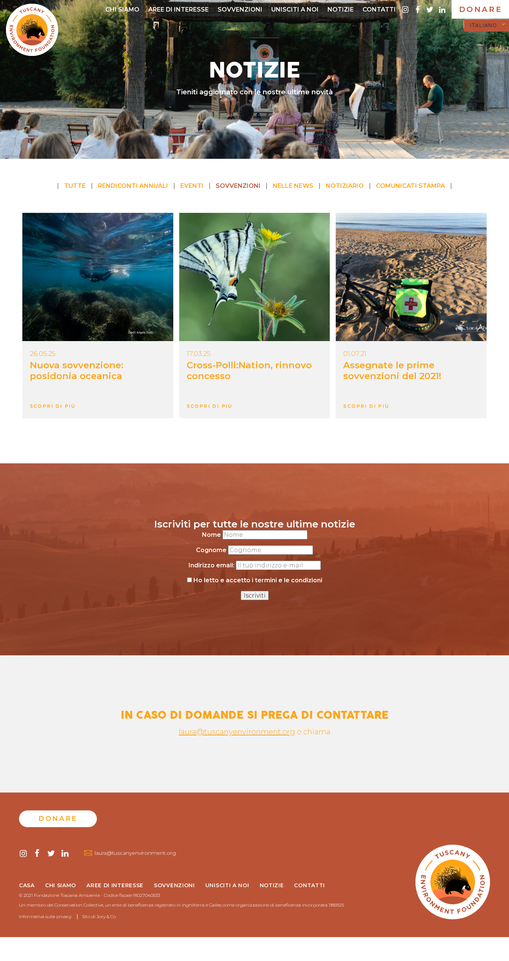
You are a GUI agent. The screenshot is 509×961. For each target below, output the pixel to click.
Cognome (211, 550)
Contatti (379, 9)
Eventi (191, 185)
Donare (481, 9)
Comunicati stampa (410, 185)
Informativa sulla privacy (45, 916)
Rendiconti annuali (133, 185)
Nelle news (293, 185)
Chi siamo (122, 9)
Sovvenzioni (240, 9)
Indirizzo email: (212, 565)
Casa (27, 886)
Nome (211, 534)
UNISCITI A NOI (295, 9)
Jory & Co (106, 916)
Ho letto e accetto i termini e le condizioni (257, 580)
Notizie (341, 9)
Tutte (75, 185)
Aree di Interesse (178, 9)
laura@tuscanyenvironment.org (237, 731)
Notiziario (345, 185)
